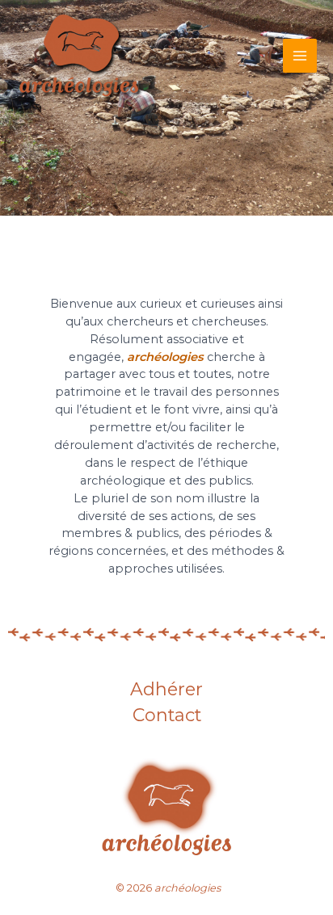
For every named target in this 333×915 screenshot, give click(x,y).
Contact (167, 716)
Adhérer (166, 690)
